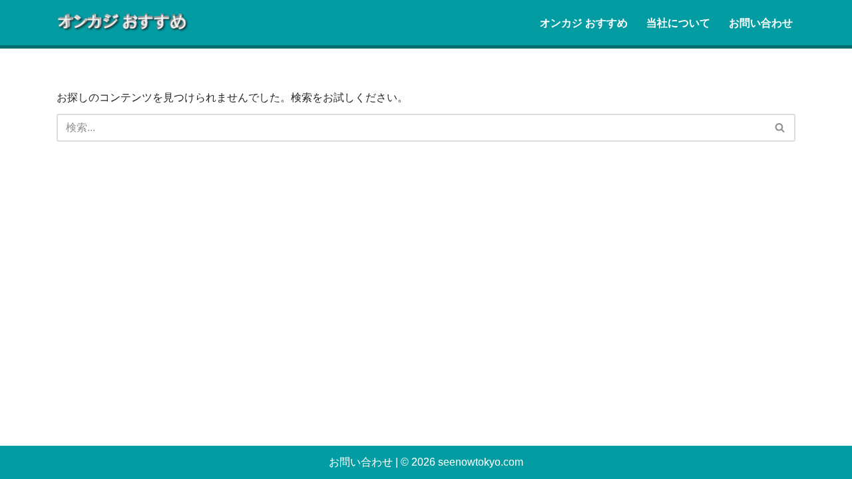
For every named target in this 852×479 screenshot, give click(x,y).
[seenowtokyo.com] (123, 22)
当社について (678, 23)
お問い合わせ (761, 23)
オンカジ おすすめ (584, 23)
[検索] (780, 128)
